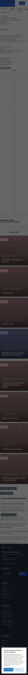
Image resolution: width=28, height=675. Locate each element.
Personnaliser (19, 669)
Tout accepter (8, 669)
